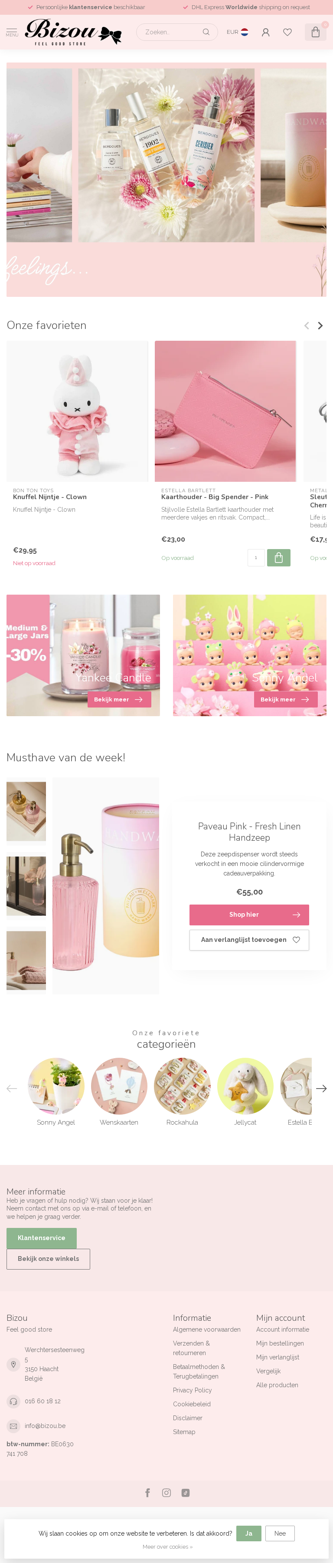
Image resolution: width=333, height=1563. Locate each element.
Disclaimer (187, 1418)
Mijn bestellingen (280, 1343)
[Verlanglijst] (287, 32)
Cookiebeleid (192, 1404)
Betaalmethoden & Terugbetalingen (199, 1371)
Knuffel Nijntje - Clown (50, 497)
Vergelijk (268, 1371)
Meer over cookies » (168, 1546)
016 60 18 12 (43, 1401)
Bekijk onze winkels (48, 1258)
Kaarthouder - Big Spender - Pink (214, 497)
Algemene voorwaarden (207, 1329)
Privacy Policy (192, 1390)
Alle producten (277, 1385)
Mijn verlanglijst (277, 1357)
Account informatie (282, 1329)
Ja (248, 1533)
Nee (280, 1533)
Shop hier (244, 914)
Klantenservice (41, 1237)
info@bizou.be (45, 1425)
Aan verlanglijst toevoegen (244, 939)
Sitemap (184, 1431)
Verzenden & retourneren (191, 1348)
